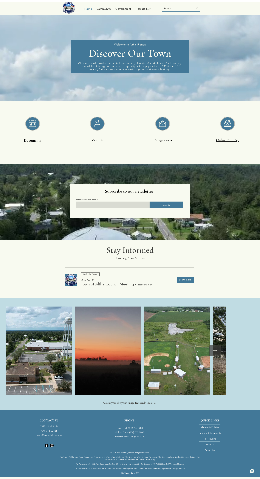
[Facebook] (46, 445)
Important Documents (209, 433)
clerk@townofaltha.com (49, 435)
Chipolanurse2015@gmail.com (173, 468)
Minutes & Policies (210, 427)
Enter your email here (86, 200)
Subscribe (210, 450)
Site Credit (125, 473)
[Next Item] (245, 350)
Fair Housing (210, 438)
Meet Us (210, 444)
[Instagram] (52, 445)
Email (150, 403)
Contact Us (135, 473)
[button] (103, 8)
